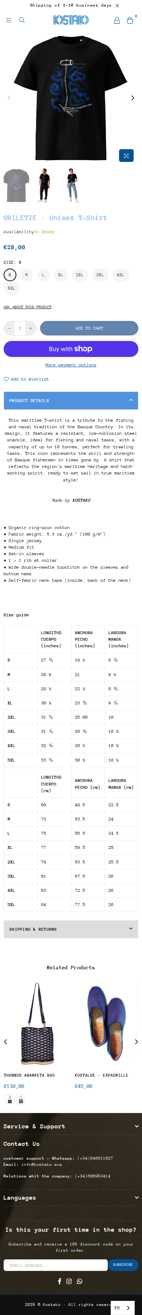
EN (117, 1307)
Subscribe (123, 1265)
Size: (12, 262)
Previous (9, 98)
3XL (100, 275)
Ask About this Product (28, 307)
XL (60, 275)
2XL (80, 275)
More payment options (71, 365)
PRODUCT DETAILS (29, 400)
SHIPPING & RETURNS (33, 929)
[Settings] (116, 20)
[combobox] (123, 1308)
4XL (121, 275)
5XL (12, 288)
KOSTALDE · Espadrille (102, 1075)
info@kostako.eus (40, 1164)
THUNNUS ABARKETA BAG (29, 1075)
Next (132, 98)
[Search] (21, 20)
